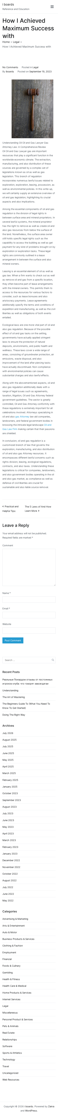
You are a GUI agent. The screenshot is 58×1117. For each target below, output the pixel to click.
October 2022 (10, 873)
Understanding (10, 690)
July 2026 (7, 733)
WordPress (31, 1110)
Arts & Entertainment (13, 925)
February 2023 (10, 847)
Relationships (9, 1039)
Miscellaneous (10, 1012)
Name (6, 593)
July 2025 (7, 746)
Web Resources (10, 1079)
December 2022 (11, 860)
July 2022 (7, 887)
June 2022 (8, 893)
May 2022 (8, 900)
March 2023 (9, 840)
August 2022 (9, 880)
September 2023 (11, 800)
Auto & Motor (9, 932)
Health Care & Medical (14, 985)
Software (7, 1046)
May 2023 (8, 826)
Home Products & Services (16, 992)
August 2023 (9, 806)
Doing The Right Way (13, 714)
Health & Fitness (11, 979)
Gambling (7, 972)
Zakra (51, 1106)
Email (6, 608)
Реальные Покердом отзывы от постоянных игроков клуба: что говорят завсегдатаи (27, 681)
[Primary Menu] (52, 7)
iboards (10, 71)
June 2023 (8, 820)
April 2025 (8, 766)
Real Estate (8, 1032)
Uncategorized (10, 1073)
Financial (7, 959)
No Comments (10, 67)
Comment (7, 545)
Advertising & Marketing (15, 918)
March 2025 (9, 773)
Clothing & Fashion (12, 945)
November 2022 (11, 867)
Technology (8, 1059)
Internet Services (11, 999)
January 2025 (9, 786)
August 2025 (9, 739)
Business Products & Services (18, 939)
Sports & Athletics (12, 1052)
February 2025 (10, 780)
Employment (9, 952)
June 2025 (8, 753)
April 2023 (8, 833)
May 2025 (8, 759)
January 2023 (9, 853)
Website (6, 624)
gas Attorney (22, 416)
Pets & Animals (10, 1026)
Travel (5, 1066)
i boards (8, 4)
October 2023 (10, 793)
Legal (35, 67)
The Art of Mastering (13, 697)
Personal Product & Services (17, 1019)
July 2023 (7, 813)
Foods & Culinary (11, 965)
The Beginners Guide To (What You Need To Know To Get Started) (26, 705)
